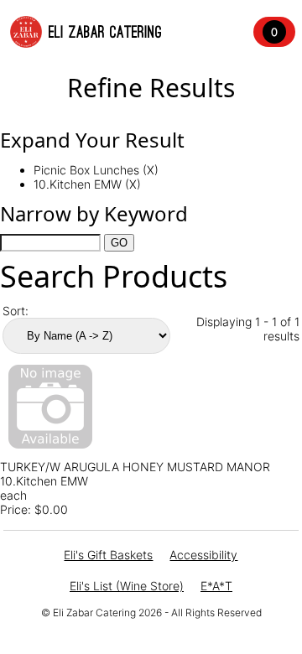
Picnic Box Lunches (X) (96, 170)
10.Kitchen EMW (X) (87, 184)
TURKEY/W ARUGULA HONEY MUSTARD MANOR (135, 466)
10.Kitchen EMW (44, 481)
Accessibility (203, 555)
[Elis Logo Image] (26, 32)
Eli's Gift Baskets (108, 555)
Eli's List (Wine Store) (127, 586)
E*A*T (216, 586)
